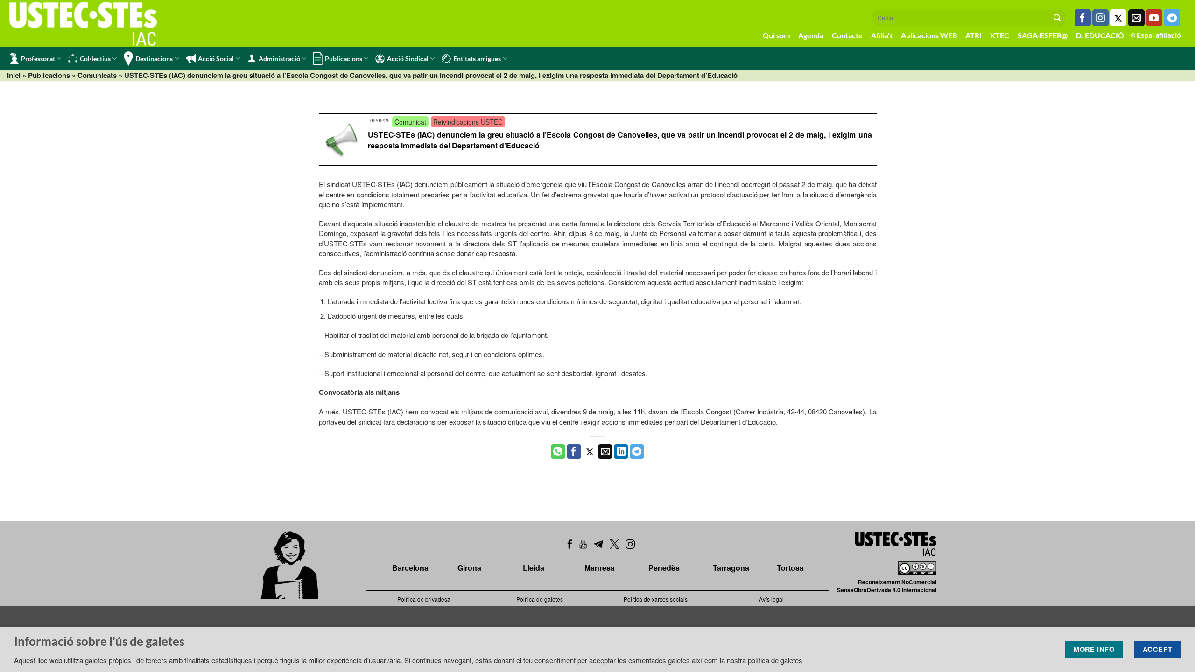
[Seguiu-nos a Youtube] (1154, 17)
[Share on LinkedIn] (621, 451)
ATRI (973, 35)
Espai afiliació (1158, 34)
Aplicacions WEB (929, 35)
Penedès (664, 567)
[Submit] (1057, 17)
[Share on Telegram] (637, 451)
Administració (279, 59)
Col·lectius (95, 59)
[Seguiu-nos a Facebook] (1083, 17)
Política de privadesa (423, 599)
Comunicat (410, 121)
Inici (14, 75)
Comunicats (97, 75)
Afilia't (882, 35)
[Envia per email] (605, 451)
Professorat (38, 59)
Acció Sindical (408, 59)
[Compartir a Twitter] (590, 451)
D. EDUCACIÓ (1100, 35)
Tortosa (790, 567)
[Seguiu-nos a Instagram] (1100, 17)
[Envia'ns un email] (1136, 17)
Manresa (599, 567)
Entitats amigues (477, 59)
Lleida (533, 567)
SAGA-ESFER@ (1043, 35)
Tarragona (731, 567)
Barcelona (410, 567)
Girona (469, 567)
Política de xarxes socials (656, 599)
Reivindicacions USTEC (468, 121)
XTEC (999, 35)
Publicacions (343, 59)
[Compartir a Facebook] (574, 451)
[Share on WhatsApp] (558, 451)
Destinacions (154, 59)
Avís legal (771, 599)
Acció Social (216, 59)
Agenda (810, 35)
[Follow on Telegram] (1172, 17)
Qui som (776, 35)
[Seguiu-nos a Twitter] (1118, 17)
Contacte (847, 35)
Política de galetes (539, 599)
